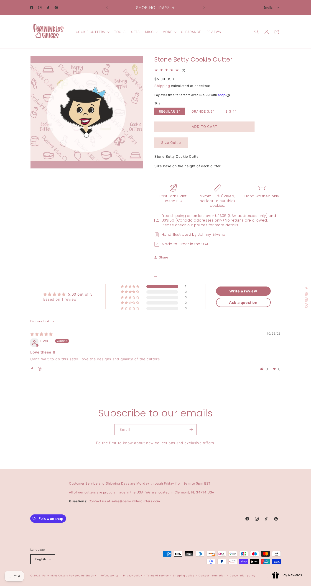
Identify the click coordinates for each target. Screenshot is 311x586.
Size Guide (171, 142)
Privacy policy (132, 575)
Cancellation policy (242, 575)
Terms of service (157, 575)
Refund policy (109, 575)
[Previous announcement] (107, 7)
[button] (92, 32)
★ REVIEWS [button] (306, 297)
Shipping (162, 86)
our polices (197, 225)
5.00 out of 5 (80, 294)
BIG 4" (230, 111)
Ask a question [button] (243, 302)
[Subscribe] (191, 429)
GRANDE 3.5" (202, 111)
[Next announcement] (204, 7)
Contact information (212, 575)
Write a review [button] (243, 291)
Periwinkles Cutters (55, 575)
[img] (41, 334)
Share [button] (163, 257)
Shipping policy (183, 575)
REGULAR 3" (169, 111)
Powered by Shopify (82, 575)
